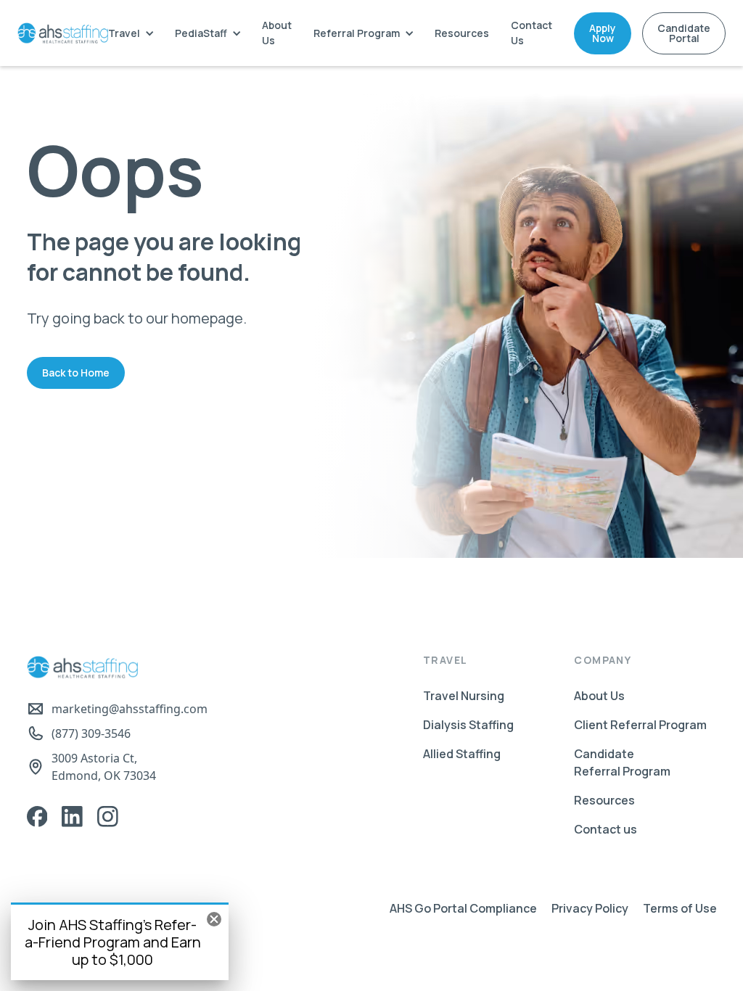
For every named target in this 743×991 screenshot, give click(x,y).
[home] (62, 33)
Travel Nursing (463, 696)
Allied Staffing (462, 754)
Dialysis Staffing (468, 725)
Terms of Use (680, 908)
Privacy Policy (589, 908)
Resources (462, 33)
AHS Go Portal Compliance (463, 908)
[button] (130, 33)
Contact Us (531, 32)
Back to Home (76, 372)
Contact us (605, 829)
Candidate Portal (683, 33)
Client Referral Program (640, 725)
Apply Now (602, 33)
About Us (277, 32)
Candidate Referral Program (622, 762)
